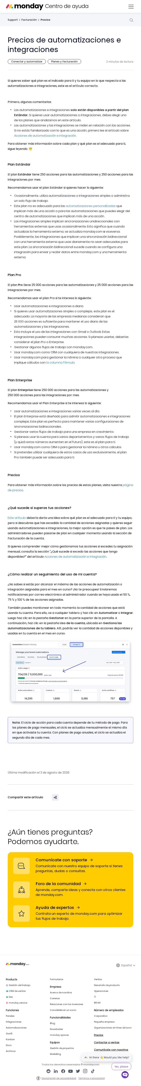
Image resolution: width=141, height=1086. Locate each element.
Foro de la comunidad (58, 883)
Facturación (29, 20)
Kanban (10, 1039)
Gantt (9, 1034)
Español (126, 965)
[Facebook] (63, 1071)
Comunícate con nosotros (111, 1050)
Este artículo (17, 518)
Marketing (55, 1054)
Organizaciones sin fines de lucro (112, 1028)
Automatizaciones (16, 1028)
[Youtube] (70, 1071)
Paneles (10, 1016)
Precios (45, 20)
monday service (18, 1003)
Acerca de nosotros (61, 993)
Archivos (11, 1051)
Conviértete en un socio (63, 1010)
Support (13, 20)
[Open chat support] (125, 1075)
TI (95, 997)
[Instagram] (85, 1071)
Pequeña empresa (104, 1022)
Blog (52, 1023)
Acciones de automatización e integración (45, 136)
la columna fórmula (60, 362)
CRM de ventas (17, 991)
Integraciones (13, 1022)
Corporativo (100, 1016)
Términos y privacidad (91, 1078)
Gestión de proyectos (62, 1048)
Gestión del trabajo (19, 985)
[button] (131, 6)
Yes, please (121, 1066)
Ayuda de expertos (55, 907)
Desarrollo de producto (107, 985)
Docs (9, 1045)
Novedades (56, 1029)
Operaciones (101, 991)
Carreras (55, 998)
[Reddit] (48, 1071)
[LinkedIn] (56, 1071)
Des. (11, 997)
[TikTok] (93, 1071)
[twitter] (78, 1071)
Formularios (56, 979)
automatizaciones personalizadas (91, 206)
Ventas (98, 979)
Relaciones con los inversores (66, 1004)
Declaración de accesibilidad (59, 1078)
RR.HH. (97, 1003)
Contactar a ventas (106, 1042)
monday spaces (59, 1035)
